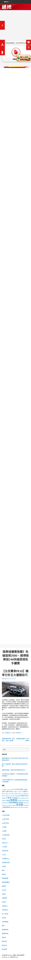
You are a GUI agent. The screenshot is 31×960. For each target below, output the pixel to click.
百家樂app (5, 906)
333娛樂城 (4, 789)
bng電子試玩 (9, 791)
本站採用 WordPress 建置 (9, 955)
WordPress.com (6, 957)
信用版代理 (23, 796)
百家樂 (27, 802)
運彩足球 (4, 941)
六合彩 (8, 798)
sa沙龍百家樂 (25, 793)
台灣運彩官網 (6, 862)
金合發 (19, 807)
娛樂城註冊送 (5, 802)
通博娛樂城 (6, 807)
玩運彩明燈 (5, 713)
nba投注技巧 (6, 793)
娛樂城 (13, 800)
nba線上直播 (11, 793)
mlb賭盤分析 (15, 791)
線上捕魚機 (13, 805)
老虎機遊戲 (25, 805)
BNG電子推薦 (19, 789)
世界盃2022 (8, 795)
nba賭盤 (15, 793)
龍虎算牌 (26, 807)
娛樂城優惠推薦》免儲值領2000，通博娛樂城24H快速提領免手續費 (15, 657)
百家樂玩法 (4, 805)
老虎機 (19, 804)
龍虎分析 (22, 807)
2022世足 (8, 789)
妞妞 (3, 870)
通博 (3, 925)
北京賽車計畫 (23, 798)
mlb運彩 (19, 791)
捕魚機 (21, 803)
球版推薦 (4, 898)
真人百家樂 (9, 805)
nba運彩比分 (19, 793)
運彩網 (16, 807)
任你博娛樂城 (17, 795)
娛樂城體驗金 (14, 803)
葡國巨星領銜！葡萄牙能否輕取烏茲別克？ (14, 770)
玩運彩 (24, 802)
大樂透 (8, 800)
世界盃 (4, 839)
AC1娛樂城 (12, 789)
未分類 (4, 890)
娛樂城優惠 (19, 800)
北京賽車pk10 (8, 732)
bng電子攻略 (5, 819)
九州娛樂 (12, 795)
